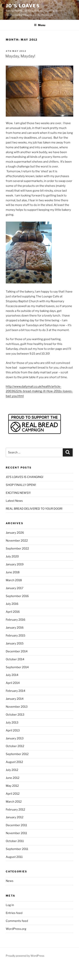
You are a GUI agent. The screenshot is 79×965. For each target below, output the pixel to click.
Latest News (14, 501)
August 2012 (14, 762)
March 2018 (14, 580)
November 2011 (16, 833)
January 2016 (15, 627)
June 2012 (12, 778)
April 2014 (13, 683)
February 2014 (15, 691)
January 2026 (15, 532)
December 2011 (16, 825)
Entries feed (14, 913)
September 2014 (17, 667)
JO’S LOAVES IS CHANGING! (24, 477)
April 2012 (13, 793)
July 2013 (12, 722)
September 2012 (17, 754)
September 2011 (17, 849)
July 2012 (12, 770)
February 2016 (15, 619)
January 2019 (15, 564)
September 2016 (17, 596)
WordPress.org (16, 929)
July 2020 (12, 556)
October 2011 (15, 841)
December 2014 (17, 651)
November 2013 (17, 706)
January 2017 (14, 588)
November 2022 (17, 540)
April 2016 (13, 611)
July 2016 (12, 604)
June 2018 (13, 572)
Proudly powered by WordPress (25, 955)
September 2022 (17, 548)
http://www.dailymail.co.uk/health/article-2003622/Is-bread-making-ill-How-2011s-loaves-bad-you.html (39, 391)
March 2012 (14, 801)
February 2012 (15, 809)
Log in (10, 905)
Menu (41, 25)
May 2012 (12, 786)
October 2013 (15, 714)
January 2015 (15, 643)
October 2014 (15, 659)
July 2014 (12, 675)
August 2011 (14, 857)
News (9, 881)
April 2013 (13, 730)
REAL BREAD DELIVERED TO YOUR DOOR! (34, 508)
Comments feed (17, 921)
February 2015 (15, 635)
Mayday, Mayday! (20, 56)
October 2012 (15, 746)
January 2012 (14, 817)
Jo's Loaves (23, 6)
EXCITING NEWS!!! (18, 493)
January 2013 (15, 738)
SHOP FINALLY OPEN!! (21, 485)
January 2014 (15, 698)
